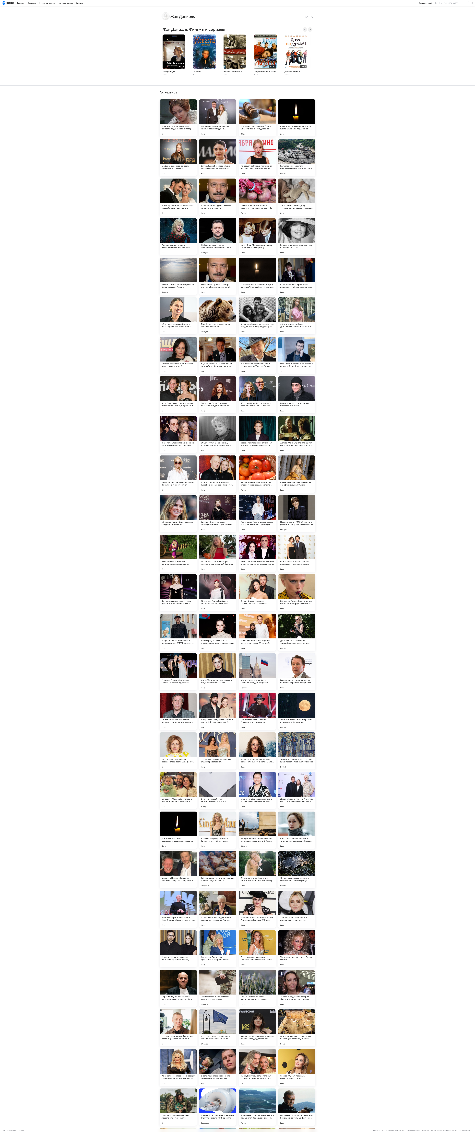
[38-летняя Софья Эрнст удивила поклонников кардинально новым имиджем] (296, 592)
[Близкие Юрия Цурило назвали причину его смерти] (217, 197)
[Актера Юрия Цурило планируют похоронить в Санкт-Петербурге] (296, 434)
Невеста (197, 72)
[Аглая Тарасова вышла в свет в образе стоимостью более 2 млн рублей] (257, 751)
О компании (11, 1130)
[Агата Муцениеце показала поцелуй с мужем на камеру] (178, 948)
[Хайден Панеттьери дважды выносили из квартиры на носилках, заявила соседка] (296, 909)
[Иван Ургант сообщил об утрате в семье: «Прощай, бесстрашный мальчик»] (296, 355)
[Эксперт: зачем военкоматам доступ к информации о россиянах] (217, 988)
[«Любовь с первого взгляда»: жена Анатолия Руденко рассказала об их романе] (217, 117)
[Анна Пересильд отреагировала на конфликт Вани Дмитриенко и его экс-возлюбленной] (178, 394)
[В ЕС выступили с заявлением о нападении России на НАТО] (217, 1027)
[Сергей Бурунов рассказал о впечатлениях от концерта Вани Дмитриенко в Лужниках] (178, 988)
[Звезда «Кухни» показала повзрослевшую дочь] (296, 1067)
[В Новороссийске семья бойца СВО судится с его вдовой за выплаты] (257, 117)
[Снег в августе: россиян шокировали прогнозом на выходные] (257, 988)
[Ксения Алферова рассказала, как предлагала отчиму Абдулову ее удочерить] (257, 315)
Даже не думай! (292, 72)
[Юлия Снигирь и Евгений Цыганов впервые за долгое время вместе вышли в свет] (257, 553)
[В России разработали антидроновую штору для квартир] (217, 790)
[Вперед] (310, 29)
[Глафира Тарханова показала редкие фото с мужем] (178, 157)
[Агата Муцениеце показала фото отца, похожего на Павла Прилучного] (217, 671)
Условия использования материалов (444, 1130)
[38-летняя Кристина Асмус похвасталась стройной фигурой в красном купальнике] (217, 553)
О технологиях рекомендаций (393, 1130)
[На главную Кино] (9, 3)
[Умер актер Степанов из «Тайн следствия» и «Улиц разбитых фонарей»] (257, 355)
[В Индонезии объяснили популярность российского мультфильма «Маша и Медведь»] (178, 553)
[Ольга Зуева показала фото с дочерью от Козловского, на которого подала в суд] (296, 553)
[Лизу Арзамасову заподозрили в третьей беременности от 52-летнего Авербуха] (217, 711)
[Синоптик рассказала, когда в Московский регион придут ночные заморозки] (296, 869)
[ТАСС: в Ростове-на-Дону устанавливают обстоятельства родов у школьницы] (296, 197)
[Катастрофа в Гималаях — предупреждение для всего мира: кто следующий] (296, 157)
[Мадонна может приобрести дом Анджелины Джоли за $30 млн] (257, 909)
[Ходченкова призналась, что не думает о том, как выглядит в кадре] (178, 592)
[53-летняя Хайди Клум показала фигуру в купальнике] (178, 513)
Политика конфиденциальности (417, 1130)
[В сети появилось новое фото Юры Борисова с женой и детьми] (217, 474)
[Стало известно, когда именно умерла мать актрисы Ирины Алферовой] (217, 909)
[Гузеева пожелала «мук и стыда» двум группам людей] (178, 355)
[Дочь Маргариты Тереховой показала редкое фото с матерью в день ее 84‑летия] (178, 117)
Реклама (21, 1130)
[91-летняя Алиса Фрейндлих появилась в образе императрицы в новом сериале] (296, 276)
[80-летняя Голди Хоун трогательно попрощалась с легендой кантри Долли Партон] (217, 948)
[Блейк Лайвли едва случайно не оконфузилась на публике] (296, 474)
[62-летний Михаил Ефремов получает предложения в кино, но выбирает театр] (178, 711)
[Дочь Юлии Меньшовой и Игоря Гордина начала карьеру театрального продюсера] (257, 236)
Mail (3, 1130)
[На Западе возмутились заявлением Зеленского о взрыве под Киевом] (217, 236)
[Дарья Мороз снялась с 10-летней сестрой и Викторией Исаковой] (296, 790)
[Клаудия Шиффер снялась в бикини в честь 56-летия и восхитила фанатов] (217, 830)
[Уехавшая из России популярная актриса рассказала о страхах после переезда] (257, 157)
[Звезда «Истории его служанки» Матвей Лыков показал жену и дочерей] (257, 434)
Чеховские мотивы (233, 72)
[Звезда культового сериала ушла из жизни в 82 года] (296, 236)
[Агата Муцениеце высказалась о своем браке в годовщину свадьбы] (178, 197)
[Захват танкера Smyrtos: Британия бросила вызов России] (178, 276)
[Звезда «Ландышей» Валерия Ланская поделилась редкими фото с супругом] (296, 988)
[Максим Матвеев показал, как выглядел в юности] (296, 394)
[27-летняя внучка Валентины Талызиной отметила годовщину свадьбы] (257, 869)
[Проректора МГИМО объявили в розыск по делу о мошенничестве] (296, 513)
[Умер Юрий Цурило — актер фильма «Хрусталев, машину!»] (217, 276)
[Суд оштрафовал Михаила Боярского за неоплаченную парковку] (257, 711)
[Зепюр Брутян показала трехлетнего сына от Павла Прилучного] (257, 592)
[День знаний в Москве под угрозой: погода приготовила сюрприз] (296, 632)
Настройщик (169, 72)
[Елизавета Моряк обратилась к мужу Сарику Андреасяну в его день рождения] (178, 790)
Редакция (376, 1130)
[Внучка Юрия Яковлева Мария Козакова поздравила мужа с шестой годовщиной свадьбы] (217, 157)
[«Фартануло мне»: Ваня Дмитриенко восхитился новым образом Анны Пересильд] (296, 315)
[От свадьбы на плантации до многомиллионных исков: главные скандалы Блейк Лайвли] (257, 948)
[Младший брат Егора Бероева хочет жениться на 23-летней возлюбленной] (257, 632)
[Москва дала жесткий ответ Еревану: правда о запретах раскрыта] (257, 671)
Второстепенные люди (265, 72)
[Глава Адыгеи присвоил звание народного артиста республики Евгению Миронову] (296, 671)
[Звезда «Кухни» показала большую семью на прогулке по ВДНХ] (217, 513)
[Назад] (305, 29)
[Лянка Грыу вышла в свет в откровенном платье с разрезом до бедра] (217, 632)
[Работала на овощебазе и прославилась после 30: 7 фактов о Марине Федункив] (178, 751)
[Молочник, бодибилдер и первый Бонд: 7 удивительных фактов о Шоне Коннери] (296, 1107)
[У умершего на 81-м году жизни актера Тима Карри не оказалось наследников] (217, 355)
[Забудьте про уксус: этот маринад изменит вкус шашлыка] (217, 869)
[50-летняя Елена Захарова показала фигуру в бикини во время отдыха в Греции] (217, 394)
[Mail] (3, 3)
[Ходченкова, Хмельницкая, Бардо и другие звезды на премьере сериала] (257, 513)
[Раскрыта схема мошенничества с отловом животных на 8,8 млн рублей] (257, 830)
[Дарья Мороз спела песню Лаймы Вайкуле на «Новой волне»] (178, 474)
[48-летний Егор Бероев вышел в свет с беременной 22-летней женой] (257, 394)
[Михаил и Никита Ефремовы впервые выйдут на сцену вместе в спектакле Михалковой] (178, 869)
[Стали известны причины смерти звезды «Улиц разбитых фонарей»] (257, 276)
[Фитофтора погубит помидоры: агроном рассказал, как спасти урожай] (257, 474)
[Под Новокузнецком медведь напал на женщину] (217, 315)
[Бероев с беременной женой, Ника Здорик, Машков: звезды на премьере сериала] (178, 909)
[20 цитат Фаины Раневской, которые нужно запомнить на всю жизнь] (217, 434)
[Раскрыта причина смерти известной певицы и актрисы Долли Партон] (178, 236)
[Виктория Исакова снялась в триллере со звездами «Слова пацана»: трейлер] (296, 830)
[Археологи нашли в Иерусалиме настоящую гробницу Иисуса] (296, 1027)
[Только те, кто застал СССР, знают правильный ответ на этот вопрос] (296, 751)
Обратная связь (465, 1130)
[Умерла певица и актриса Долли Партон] (296, 948)
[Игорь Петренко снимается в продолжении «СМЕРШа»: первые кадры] (178, 632)
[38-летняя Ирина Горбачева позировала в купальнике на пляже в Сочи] (217, 592)
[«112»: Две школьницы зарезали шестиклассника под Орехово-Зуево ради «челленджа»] (296, 117)
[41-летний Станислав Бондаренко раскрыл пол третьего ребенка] (178, 434)
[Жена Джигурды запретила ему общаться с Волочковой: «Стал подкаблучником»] (257, 1067)
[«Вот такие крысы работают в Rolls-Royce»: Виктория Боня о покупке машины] (178, 315)
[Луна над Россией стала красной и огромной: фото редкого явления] (296, 711)
